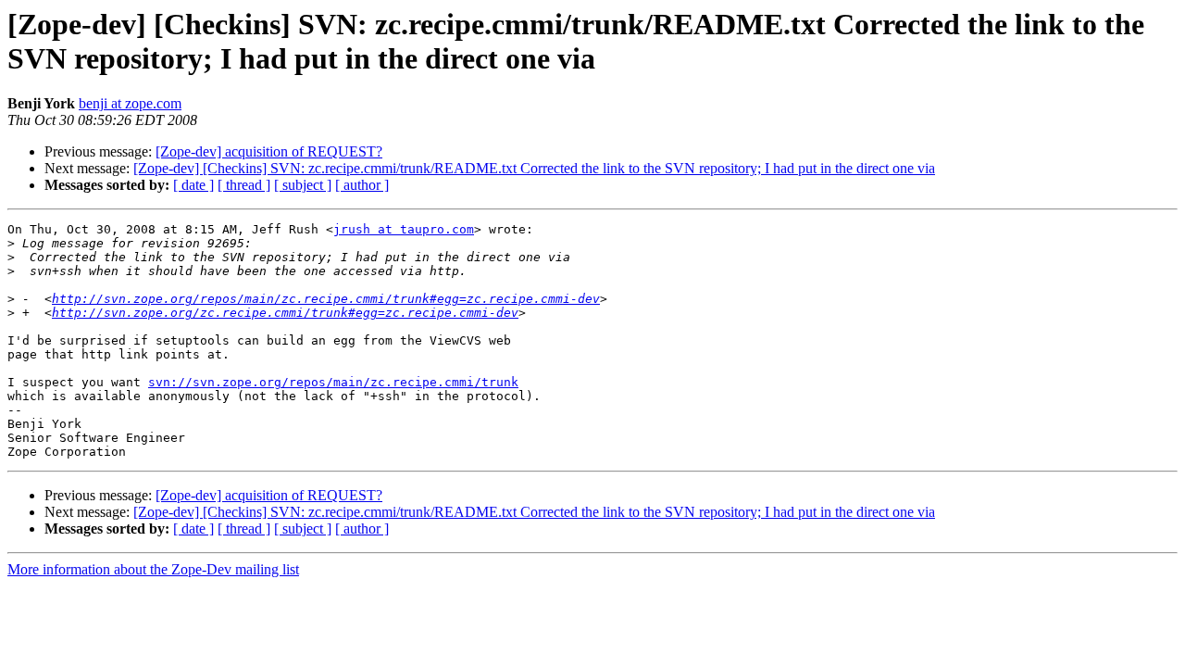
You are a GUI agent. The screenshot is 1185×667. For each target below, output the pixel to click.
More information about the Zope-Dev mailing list (153, 569)
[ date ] (193, 185)
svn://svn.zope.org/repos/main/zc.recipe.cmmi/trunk (333, 382)
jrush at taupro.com (403, 229)
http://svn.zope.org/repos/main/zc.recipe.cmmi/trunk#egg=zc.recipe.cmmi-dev (326, 299)
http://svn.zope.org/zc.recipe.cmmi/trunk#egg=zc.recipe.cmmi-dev (285, 313)
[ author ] (362, 185)
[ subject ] (302, 185)
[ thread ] (244, 185)
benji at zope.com (130, 103)
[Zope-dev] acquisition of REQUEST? (269, 151)
